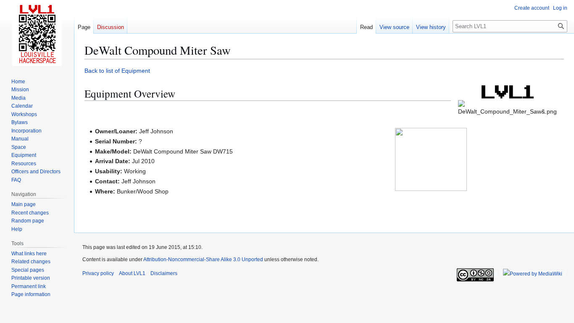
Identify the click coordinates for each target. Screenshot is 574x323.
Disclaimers (163, 273)
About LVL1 (132, 273)
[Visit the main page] (37, 33)
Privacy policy (98, 273)
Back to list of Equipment (117, 70)
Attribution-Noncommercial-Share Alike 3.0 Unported (203, 259)
